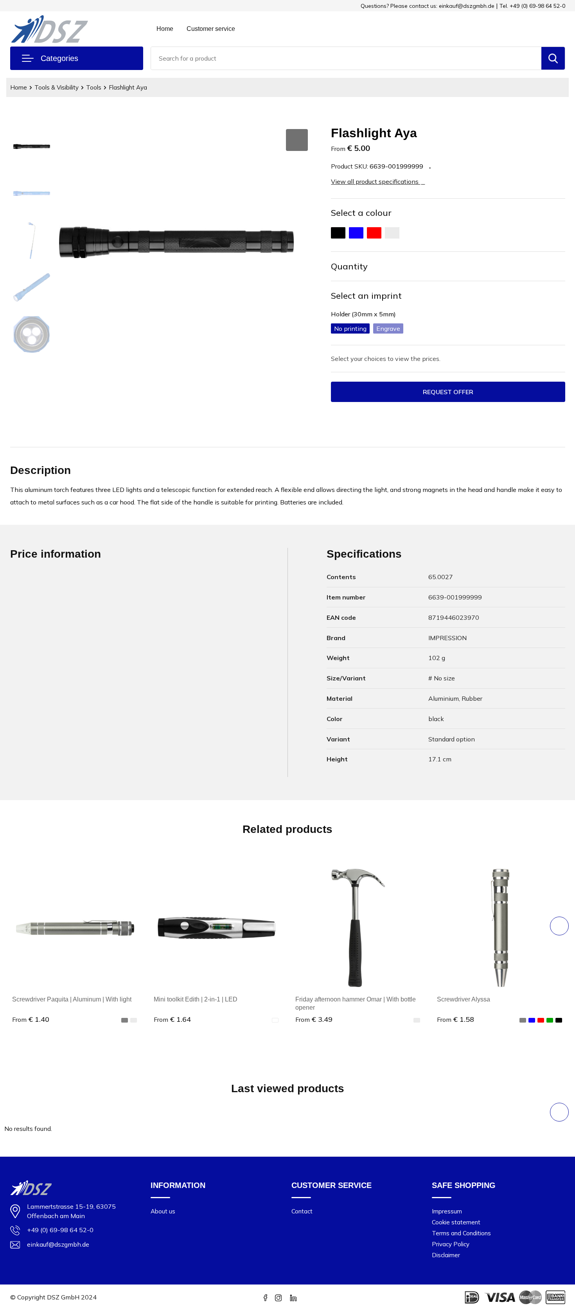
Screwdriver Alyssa (463, 999)
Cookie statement (456, 1222)
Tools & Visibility (56, 87)
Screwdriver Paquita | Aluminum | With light (71, 999)
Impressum (447, 1211)
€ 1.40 (30, 1019)
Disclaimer (446, 1255)
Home (164, 28)
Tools (93, 87)
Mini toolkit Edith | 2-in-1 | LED (195, 999)
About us (163, 1211)
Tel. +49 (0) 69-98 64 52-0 (532, 5)
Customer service (211, 28)
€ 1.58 (455, 1019)
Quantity (349, 266)
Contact (302, 1211)
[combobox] (346, 58)
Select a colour (361, 212)
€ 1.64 (172, 1019)
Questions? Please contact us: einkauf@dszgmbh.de (427, 5)
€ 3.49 (313, 1019)
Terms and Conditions (461, 1233)
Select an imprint (366, 295)
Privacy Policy (450, 1244)
